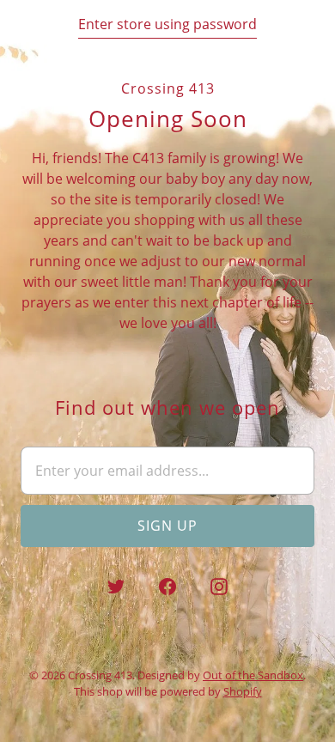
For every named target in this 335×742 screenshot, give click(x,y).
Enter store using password (167, 24)
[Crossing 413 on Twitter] (116, 586)
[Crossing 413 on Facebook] (167, 586)
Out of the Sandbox (253, 675)
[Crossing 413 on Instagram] (219, 586)
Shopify (242, 691)
